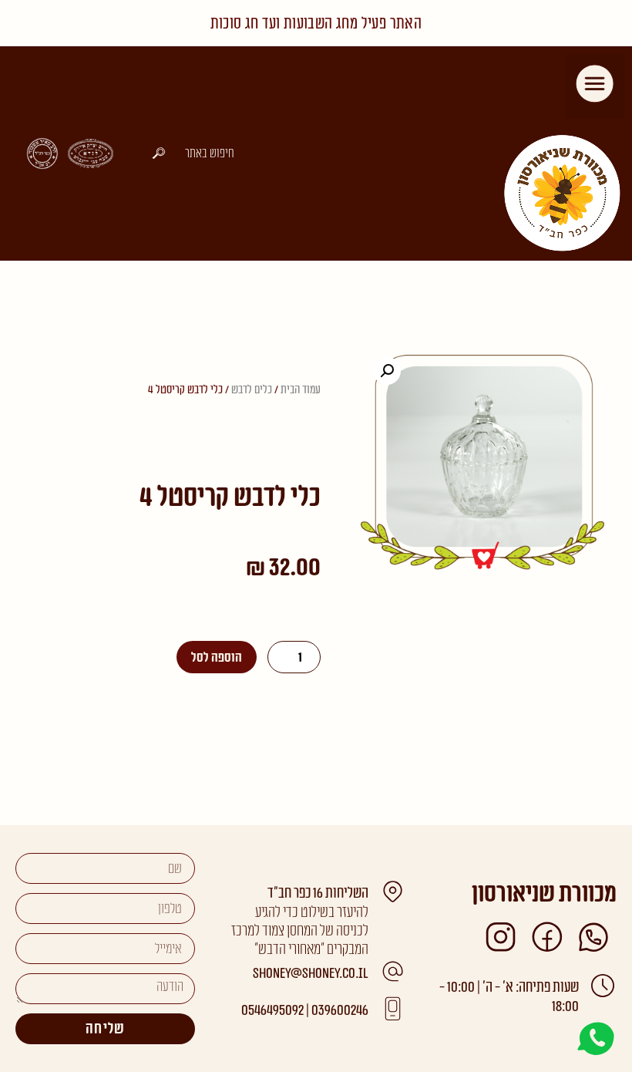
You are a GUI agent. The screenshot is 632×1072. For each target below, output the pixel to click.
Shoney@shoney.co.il (310, 974)
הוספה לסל (216, 657)
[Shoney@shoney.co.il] (392, 972)
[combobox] (192, 153)
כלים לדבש (251, 390)
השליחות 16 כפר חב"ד (317, 893)
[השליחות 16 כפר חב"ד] (392, 891)
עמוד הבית (301, 390)
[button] (595, 86)
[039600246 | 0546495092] (392, 1009)
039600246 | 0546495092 (304, 1011)
